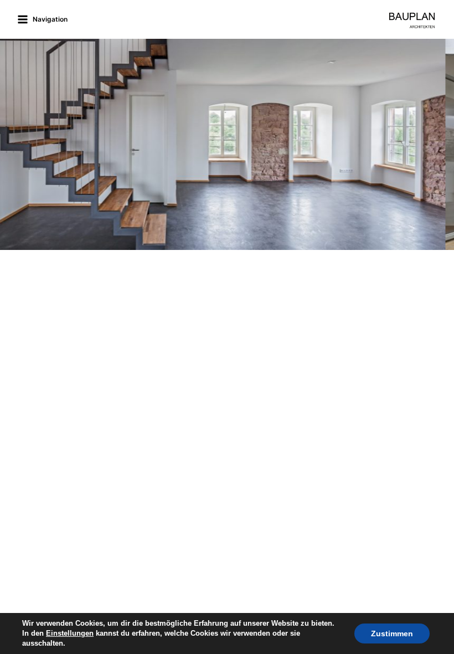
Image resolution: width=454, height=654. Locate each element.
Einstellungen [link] (70, 633)
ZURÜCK (14, 141)
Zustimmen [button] (392, 633)
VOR (440, 141)
